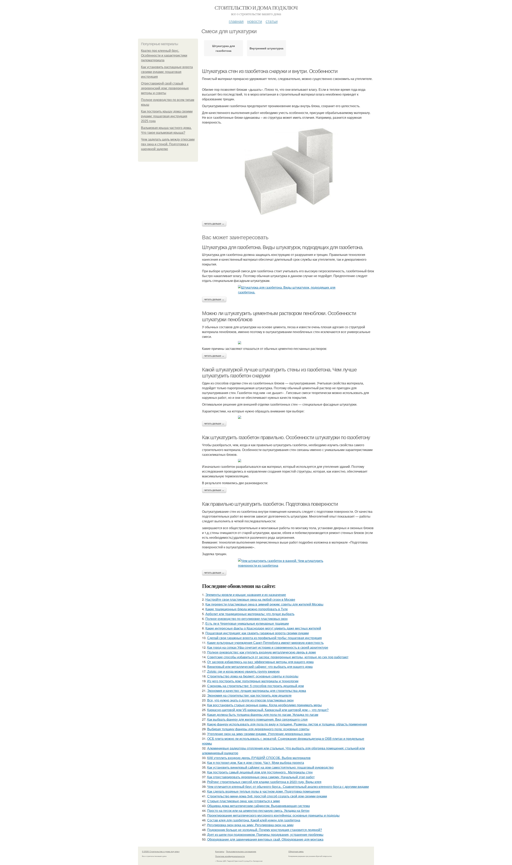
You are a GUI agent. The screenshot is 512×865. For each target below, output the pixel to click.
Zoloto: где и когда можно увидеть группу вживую (243, 671)
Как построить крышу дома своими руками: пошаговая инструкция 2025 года (167, 116)
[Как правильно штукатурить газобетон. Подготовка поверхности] (288, 563)
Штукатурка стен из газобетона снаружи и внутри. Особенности (269, 71)
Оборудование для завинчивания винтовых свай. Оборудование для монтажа (265, 839)
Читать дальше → (214, 223)
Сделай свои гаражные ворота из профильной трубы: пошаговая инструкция (264, 638)
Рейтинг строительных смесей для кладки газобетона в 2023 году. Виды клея (264, 781)
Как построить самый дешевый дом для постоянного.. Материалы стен (260, 772)
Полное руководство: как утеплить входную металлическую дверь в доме (261, 652)
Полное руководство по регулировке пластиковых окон (246, 618)
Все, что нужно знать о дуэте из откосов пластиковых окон (250, 700)
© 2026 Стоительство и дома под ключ (160, 851)
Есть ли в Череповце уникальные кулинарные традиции (247, 623)
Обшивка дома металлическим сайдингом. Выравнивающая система (258, 805)
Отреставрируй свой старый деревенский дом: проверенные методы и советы (165, 88)
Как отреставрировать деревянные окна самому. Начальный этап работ (261, 777)
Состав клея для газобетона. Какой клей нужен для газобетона (253, 820)
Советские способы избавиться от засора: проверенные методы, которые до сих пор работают (277, 657)
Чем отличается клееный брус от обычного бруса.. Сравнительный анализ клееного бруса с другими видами (288, 786)
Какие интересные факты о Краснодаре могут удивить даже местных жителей (263, 628)
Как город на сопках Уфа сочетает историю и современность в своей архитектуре (267, 647)
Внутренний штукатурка (266, 48)
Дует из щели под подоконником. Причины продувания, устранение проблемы (265, 834)
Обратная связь (296, 851)
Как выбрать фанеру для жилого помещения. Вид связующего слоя (257, 719)
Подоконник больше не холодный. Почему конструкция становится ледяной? (264, 829)
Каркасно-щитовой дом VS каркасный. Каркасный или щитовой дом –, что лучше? (268, 709)
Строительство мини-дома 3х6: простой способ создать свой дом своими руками (267, 796)
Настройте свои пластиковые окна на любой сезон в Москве (250, 599)
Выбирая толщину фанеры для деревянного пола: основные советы (258, 729)
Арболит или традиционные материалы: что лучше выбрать (249, 614)
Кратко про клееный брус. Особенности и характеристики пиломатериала (164, 55)
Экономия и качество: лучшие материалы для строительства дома (256, 690)
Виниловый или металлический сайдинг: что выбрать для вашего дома (260, 666)
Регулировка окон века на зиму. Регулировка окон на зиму (250, 825)
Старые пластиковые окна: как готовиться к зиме (243, 801)
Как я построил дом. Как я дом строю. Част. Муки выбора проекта (255, 762)
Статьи (272, 21)
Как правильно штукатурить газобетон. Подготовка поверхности (270, 504)
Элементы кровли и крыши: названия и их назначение (245, 594)
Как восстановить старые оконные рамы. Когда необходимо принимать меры (264, 705)
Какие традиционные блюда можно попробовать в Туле (246, 609)
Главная (236, 21)
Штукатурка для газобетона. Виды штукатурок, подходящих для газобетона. (282, 247)
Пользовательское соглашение (241, 851)
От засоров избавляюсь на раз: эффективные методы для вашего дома (260, 661)
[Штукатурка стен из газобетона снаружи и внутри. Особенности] (288, 171)
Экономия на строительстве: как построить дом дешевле (249, 695)
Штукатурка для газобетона (223, 48)
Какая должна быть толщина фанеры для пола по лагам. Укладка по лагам (262, 714)
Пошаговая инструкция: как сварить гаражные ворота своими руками (257, 633)
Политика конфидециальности (230, 856)
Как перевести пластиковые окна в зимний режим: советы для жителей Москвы (264, 604)
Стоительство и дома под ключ (256, 7)
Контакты (219, 851)
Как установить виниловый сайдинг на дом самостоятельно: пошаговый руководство (270, 767)
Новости (254, 21)
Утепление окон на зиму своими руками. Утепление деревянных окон (259, 733)
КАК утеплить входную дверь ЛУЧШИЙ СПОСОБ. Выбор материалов (259, 757)
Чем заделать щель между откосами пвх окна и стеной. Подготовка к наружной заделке (168, 144)
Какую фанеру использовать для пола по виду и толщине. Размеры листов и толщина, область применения (287, 724)
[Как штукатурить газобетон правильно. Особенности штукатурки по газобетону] (288, 460)
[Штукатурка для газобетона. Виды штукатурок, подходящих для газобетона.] (288, 290)
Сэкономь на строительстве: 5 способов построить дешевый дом (255, 685)
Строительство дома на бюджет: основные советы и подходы (252, 676)
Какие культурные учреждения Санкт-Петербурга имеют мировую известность (265, 642)
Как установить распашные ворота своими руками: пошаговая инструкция (167, 71)
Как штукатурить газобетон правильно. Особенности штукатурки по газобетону (286, 437)
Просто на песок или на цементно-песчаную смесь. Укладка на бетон (258, 810)
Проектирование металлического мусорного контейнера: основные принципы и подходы (273, 815)
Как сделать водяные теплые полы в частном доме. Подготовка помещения (263, 791)
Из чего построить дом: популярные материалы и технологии (252, 681)
